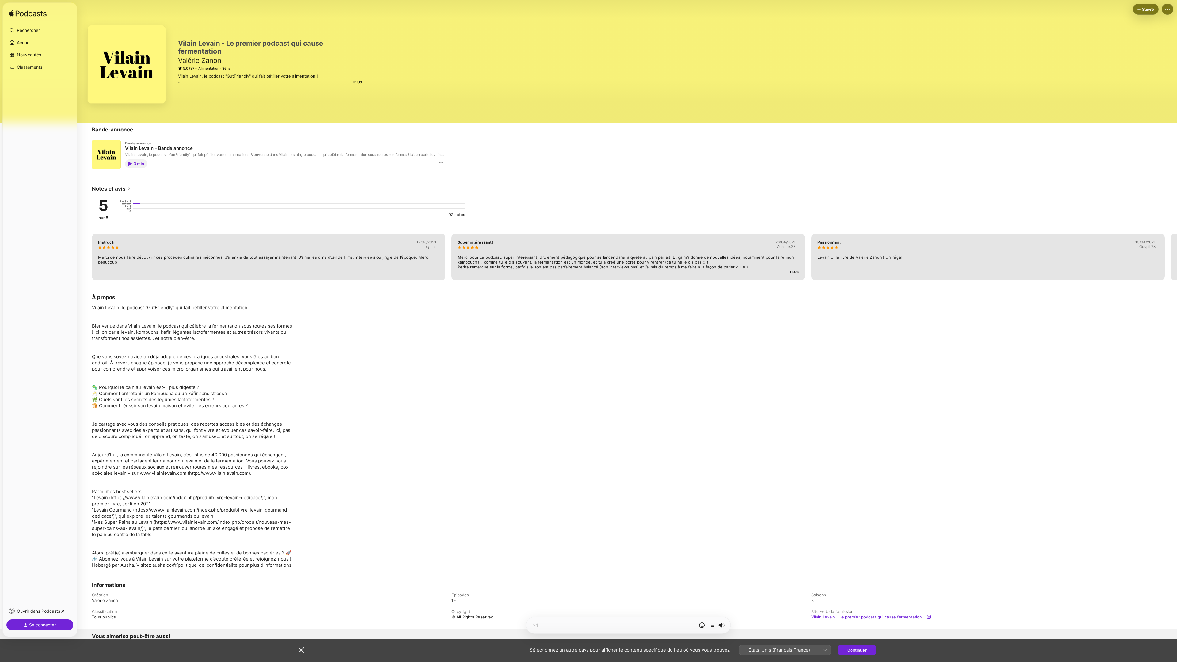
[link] (111, 188)
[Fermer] (301, 650)
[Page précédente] (86, 257)
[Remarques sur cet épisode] (702, 625)
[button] (40, 30)
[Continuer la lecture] (712, 625)
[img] (28, 14)
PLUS (357, 82)
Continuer (857, 650)
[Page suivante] (1171, 257)
